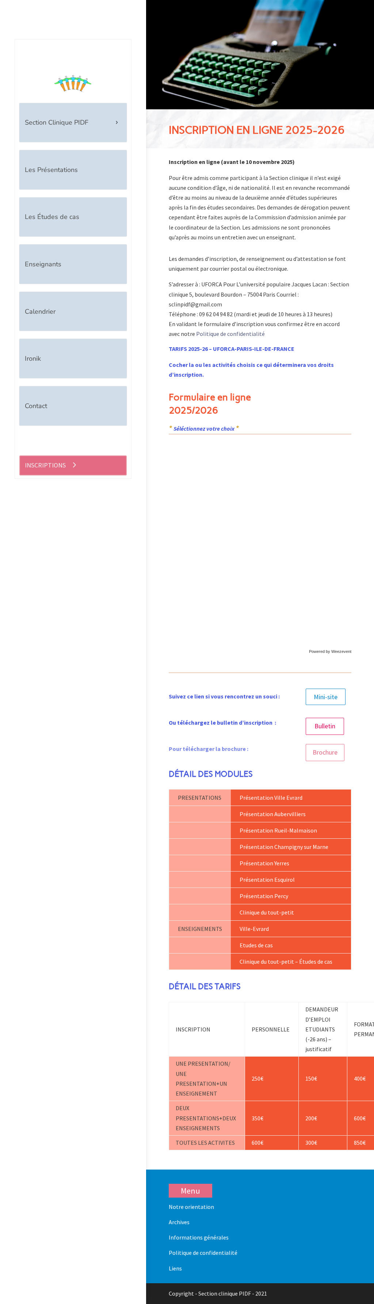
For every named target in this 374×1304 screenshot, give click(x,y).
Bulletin (324, 726)
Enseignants (43, 264)
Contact (36, 406)
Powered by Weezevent (330, 651)
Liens (175, 1268)
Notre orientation (191, 1206)
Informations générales (199, 1237)
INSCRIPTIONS (45, 465)
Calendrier (40, 311)
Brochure (325, 752)
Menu (190, 1191)
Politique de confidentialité (230, 333)
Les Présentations (51, 169)
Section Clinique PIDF (56, 122)
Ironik (33, 358)
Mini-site (325, 697)
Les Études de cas (52, 216)
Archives (179, 1222)
